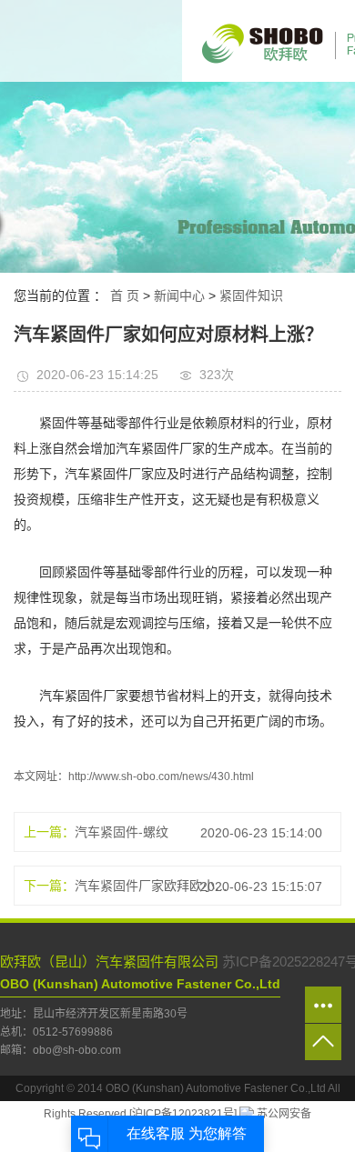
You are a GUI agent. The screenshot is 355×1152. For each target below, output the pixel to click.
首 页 (124, 295)
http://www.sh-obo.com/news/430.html (161, 776)
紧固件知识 (251, 295)
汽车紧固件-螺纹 (121, 832)
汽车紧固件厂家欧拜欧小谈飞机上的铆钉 (151, 885)
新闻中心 (179, 295)
